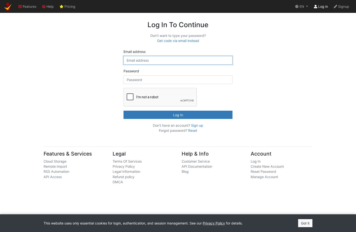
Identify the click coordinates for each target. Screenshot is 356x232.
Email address (135, 52)
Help (50, 6)
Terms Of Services (127, 161)
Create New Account (267, 166)
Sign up (197, 125)
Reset (192, 130)
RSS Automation (56, 171)
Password (131, 71)
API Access (53, 177)
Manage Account (264, 177)
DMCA (118, 182)
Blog (185, 171)
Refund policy (123, 177)
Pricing (69, 6)
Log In (178, 115)
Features (29, 6)
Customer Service (196, 161)
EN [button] (302, 6)
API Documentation (197, 166)
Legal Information (126, 171)
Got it (305, 223)
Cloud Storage (55, 161)
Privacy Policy (124, 166)
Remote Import (55, 166)
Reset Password (263, 171)
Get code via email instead (178, 41)
